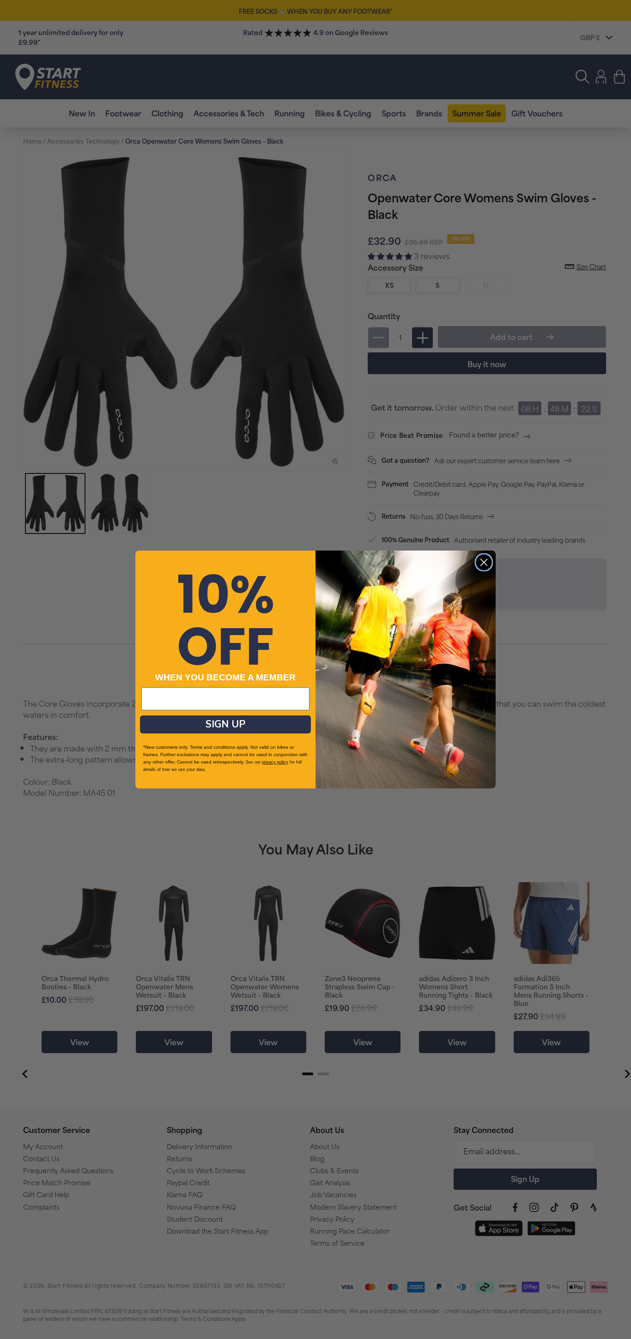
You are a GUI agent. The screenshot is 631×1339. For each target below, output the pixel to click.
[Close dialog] (484, 562)
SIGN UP (225, 724)
